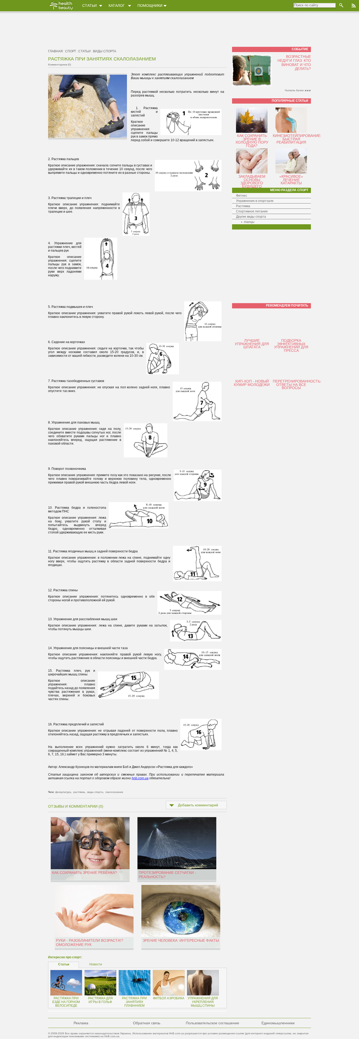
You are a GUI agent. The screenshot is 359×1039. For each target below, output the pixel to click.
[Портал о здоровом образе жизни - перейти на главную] (61, 10)
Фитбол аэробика (168, 998)
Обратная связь (146, 1023)
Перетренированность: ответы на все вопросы (297, 384)
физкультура (63, 792)
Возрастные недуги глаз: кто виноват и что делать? (294, 62)
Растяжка (243, 206)
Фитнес (241, 195)
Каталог (117, 5)
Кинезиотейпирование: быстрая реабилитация (297, 139)
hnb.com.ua (140, 778)
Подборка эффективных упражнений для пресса (291, 345)
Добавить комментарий (198, 805)
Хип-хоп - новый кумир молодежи (252, 383)
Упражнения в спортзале (255, 201)
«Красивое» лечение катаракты (291, 179)
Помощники (149, 5)
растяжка (79, 792)
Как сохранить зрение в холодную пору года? (251, 141)
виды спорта (104, 51)
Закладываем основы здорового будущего (251, 181)
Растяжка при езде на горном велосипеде (66, 1001)
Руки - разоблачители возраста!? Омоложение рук (89, 942)
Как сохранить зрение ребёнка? (84, 872)
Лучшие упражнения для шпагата (252, 343)
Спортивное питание (252, 211)
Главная (55, 51)
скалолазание (114, 792)
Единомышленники (278, 1023)
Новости (95, 964)
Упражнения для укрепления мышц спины (203, 1001)
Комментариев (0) (59, 64)
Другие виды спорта (251, 216)
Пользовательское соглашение (212, 1023)
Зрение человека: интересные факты (181, 940)
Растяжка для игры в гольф (100, 1000)
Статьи (89, 5)
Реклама (81, 1023)
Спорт (70, 51)
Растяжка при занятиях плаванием (134, 1001)
